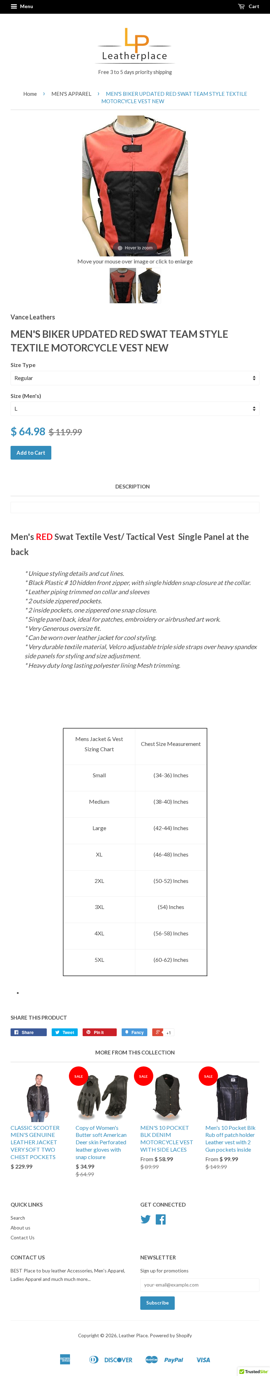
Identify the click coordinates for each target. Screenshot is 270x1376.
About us (20, 1228)
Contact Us (22, 1237)
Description (132, 486)
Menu (26, 6)
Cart (253, 6)
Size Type (23, 364)
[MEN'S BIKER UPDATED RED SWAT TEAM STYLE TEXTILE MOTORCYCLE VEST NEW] (123, 285)
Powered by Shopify (171, 1335)
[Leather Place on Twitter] (145, 1222)
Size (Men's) (26, 395)
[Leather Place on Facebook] (160, 1222)
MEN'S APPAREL (71, 94)
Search (18, 1218)
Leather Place (133, 1335)
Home (30, 94)
